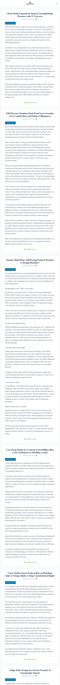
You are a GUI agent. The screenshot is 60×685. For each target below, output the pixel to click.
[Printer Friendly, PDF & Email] (30, 102)
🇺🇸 (36, 19)
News (33, 19)
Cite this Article (10, 23)
